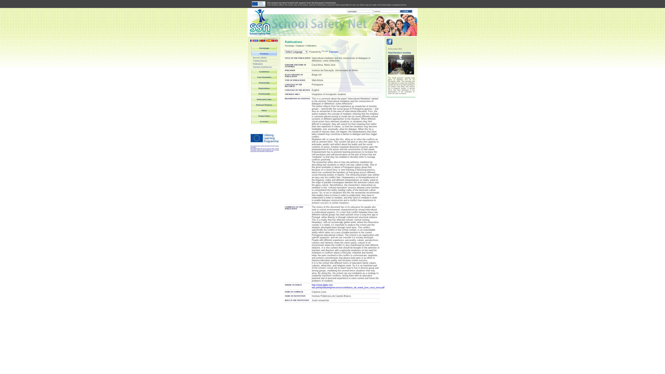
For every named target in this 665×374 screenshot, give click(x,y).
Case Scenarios (264, 77)
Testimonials (264, 94)
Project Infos (264, 116)
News (264, 110)
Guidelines (264, 72)
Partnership (264, 83)
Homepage (264, 48)
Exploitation (264, 88)
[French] (252, 41)
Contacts (264, 122)
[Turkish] (272, 41)
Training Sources (260, 61)
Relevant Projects (264, 105)
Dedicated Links (264, 99)
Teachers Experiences (262, 67)
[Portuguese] (262, 41)
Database (264, 54)
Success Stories (260, 58)
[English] (276, 41)
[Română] (265, 41)
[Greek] (255, 41)
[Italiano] (258, 41)
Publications (258, 64)
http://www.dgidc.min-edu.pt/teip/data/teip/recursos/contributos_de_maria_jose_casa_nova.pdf (348, 286)
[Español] (269, 41)
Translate (333, 52)
